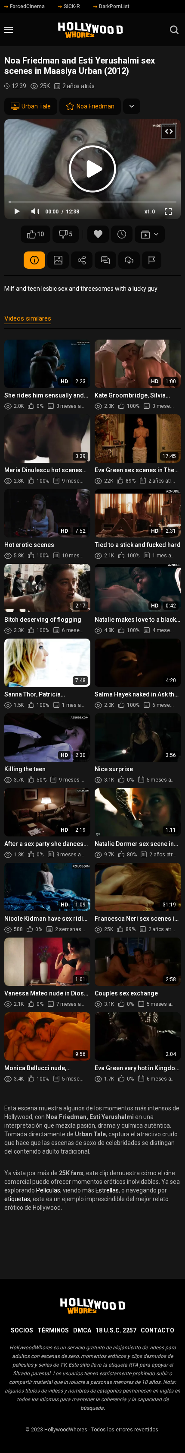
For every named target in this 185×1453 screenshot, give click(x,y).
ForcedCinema (27, 6)
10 (40, 234)
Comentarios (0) (105, 260)
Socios (22, 1330)
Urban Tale (36, 106)
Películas (48, 1190)
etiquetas (17, 1198)
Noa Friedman (95, 106)
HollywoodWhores (65, 1430)
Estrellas (107, 1190)
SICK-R (72, 6)
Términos (53, 1330)
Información (34, 260)
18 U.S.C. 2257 (116, 1330)
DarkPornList (114, 6)
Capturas (58, 260)
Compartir (81, 260)
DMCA (82, 1330)
